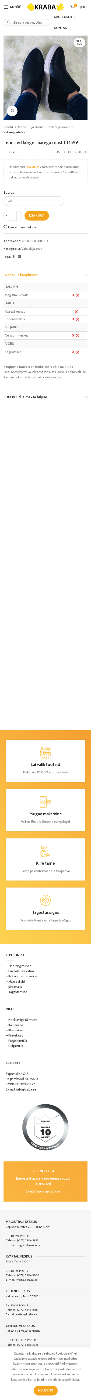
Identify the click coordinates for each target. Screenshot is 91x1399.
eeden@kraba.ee (26, 1314)
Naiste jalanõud (59, 127)
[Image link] (45, 1127)
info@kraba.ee (26, 1089)
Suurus (9, 192)
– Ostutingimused (19, 966)
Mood (22, 127)
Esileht (8, 127)
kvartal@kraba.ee (27, 1279)
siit (60, 377)
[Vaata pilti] (12, 111)
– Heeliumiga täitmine (21, 1020)
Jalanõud (38, 127)
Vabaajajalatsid (15, 132)
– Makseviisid (15, 981)
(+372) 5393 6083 (27, 1310)
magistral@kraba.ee (28, 1245)
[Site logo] (45, 6)
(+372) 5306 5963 (27, 1240)
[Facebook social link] (13, 257)
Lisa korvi (36, 215)
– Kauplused (14, 1025)
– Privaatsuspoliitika (20, 971)
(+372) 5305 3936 (27, 1344)
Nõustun (45, 1390)
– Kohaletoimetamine (22, 976)
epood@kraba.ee (48, 1191)
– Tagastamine (16, 992)
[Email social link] (19, 257)
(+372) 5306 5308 (28, 1275)
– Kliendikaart (15, 1030)
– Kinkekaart (14, 1035)
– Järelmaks (14, 987)
